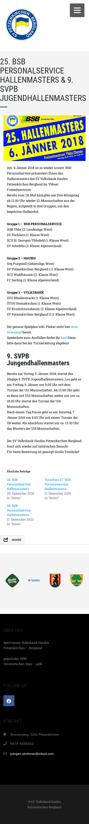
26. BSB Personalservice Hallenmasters (19, 484)
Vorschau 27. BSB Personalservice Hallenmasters (57, 484)
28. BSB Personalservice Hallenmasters (19, 510)
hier (64, 337)
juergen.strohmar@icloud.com (32, 754)
